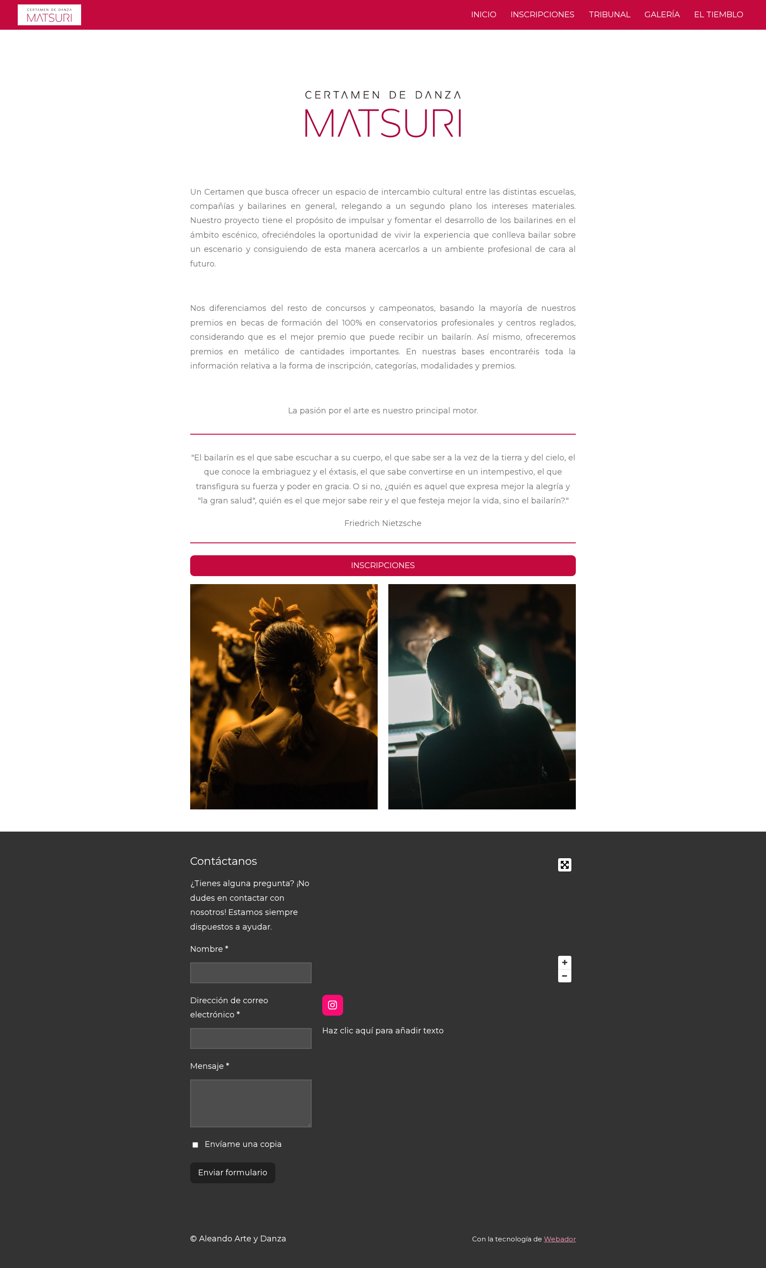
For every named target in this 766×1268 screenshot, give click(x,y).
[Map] (449, 920)
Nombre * (209, 949)
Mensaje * (209, 1066)
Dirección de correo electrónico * (229, 1008)
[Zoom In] (564, 962)
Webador (560, 1239)
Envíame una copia (243, 1144)
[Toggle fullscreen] (564, 865)
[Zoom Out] (564, 975)
